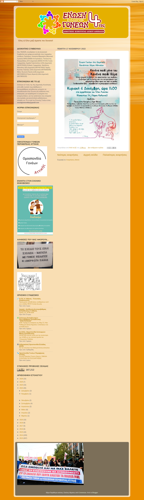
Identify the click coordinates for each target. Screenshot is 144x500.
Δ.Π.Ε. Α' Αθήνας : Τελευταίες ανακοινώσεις (30, 299)
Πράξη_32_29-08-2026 (26, 312)
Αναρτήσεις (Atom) (72, 160)
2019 (21, 423)
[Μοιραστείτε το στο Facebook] (113, 148)
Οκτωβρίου (25, 400)
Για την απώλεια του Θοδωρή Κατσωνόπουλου (34, 348)
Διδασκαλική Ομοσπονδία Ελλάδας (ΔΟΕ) (32, 345)
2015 (21, 432)
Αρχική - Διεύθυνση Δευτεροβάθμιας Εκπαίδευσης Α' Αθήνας (32, 310)
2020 (21, 420)
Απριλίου (24, 413)
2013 (21, 438)
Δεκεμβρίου (25, 391)
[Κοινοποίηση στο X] (112, 148)
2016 (21, 429)
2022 (21, 388)
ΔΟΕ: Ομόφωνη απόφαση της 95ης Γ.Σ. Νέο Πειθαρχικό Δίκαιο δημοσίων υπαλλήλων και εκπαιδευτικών (33, 324)
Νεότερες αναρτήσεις (67, 155)
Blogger (95, 492)
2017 (21, 426)
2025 (21, 382)
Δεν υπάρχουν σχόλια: (96, 148)
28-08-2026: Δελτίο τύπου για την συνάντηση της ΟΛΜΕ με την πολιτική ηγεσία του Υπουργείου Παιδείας (33, 337)
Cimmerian (82, 492)
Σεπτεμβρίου (26, 403)
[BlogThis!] (110, 148)
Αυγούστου (25, 406)
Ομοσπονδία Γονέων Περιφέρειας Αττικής (31, 354)
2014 (21, 435)
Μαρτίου (24, 416)
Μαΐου (23, 409)
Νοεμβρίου (25, 394)
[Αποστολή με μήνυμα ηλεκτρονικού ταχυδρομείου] (108, 148)
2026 (21, 379)
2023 (21, 385)
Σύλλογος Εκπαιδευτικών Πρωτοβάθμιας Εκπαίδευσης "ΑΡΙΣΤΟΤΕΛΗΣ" (30, 319)
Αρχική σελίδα (90, 155)
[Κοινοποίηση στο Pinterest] (115, 148)
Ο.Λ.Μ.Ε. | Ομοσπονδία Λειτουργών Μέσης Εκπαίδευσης (32, 332)
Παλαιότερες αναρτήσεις (115, 155)
